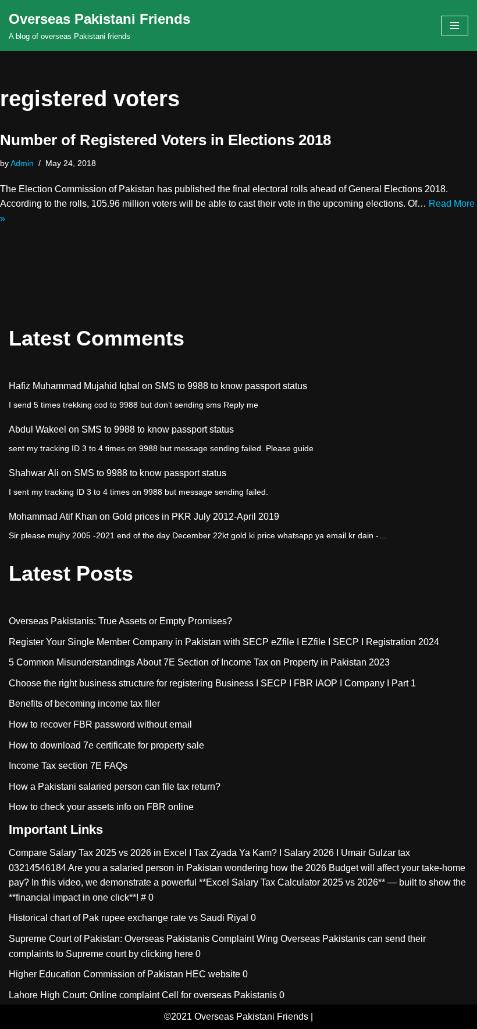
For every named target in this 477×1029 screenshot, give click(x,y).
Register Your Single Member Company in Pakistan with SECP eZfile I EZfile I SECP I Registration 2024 (224, 642)
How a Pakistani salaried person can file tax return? (114, 786)
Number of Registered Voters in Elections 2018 (165, 140)
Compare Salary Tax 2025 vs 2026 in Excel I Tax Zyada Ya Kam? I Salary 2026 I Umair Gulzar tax (209, 853)
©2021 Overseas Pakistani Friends (236, 1016)
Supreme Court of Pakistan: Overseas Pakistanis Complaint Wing (143, 939)
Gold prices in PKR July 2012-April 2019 (195, 516)
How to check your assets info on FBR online (101, 807)
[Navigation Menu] (454, 25)
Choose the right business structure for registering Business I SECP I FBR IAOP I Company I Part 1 (212, 683)
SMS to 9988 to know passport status (231, 386)
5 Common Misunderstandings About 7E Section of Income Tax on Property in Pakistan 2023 (199, 662)
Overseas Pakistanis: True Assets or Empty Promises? (120, 621)
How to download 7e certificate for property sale (106, 745)
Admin (22, 163)
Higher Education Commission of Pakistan (96, 974)
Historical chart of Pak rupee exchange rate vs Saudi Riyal (128, 918)
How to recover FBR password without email (100, 724)
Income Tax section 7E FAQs (68, 766)
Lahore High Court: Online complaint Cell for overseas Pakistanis (143, 995)
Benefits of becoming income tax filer (84, 703)
